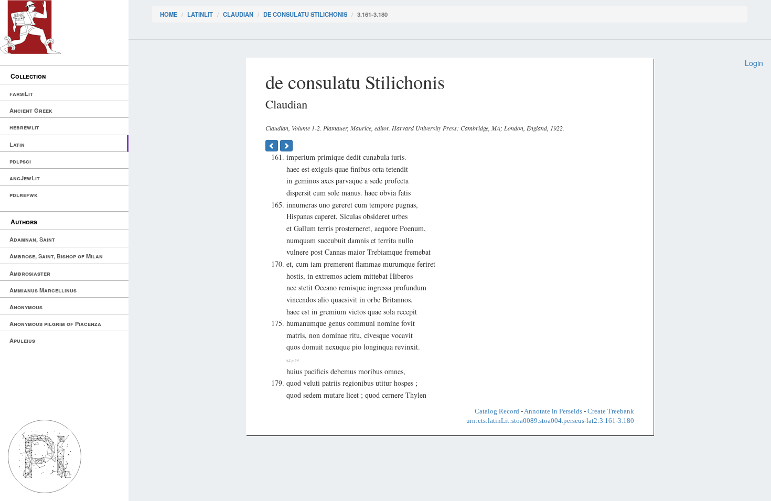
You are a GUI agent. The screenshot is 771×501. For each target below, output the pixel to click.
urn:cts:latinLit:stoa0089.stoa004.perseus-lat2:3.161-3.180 (550, 420)
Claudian (238, 14)
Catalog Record (497, 411)
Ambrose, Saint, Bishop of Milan (56, 256)
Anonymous (25, 307)
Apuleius (22, 340)
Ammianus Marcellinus (43, 290)
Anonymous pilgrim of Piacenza (55, 324)
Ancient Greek (30, 110)
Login (754, 63)
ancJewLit (24, 178)
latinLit (200, 14)
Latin (17, 144)
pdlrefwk (23, 195)
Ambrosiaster (29, 273)
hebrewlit (24, 127)
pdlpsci (20, 161)
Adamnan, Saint (32, 239)
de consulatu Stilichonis (305, 14)
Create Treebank (610, 411)
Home (168, 14)
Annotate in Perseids (553, 411)
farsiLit (21, 93)
